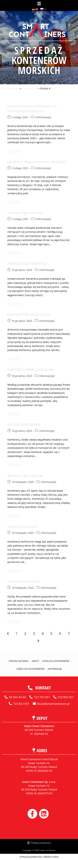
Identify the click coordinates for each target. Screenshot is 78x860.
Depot (35, 661)
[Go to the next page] (38, 640)
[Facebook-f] (32, 814)
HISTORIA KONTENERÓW (23, 424)
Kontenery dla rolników (23, 581)
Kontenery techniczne (22, 526)
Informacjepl (29, 88)
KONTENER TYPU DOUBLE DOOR (28, 314)
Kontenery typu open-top (25, 475)
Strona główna (10, 88)
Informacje (55, 668)
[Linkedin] (44, 814)
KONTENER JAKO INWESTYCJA (27, 263)
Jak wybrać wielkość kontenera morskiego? (37, 162)
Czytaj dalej (14, 150)
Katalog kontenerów (55, 661)
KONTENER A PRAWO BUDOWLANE (30, 369)
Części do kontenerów (30, 668)
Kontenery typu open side (25, 213)
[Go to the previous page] (7, 633)
